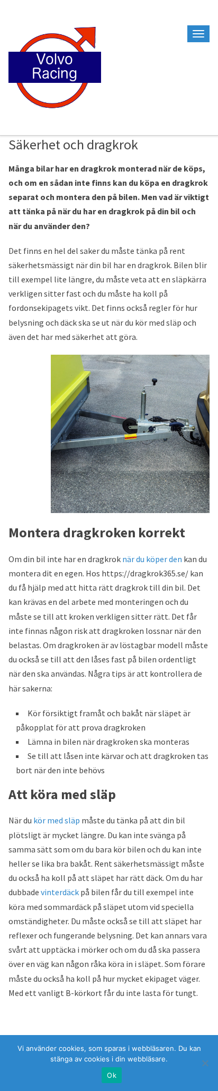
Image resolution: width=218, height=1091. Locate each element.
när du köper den (152, 559)
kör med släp (56, 820)
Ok (111, 1075)
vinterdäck (60, 892)
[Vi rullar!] (54, 66)
